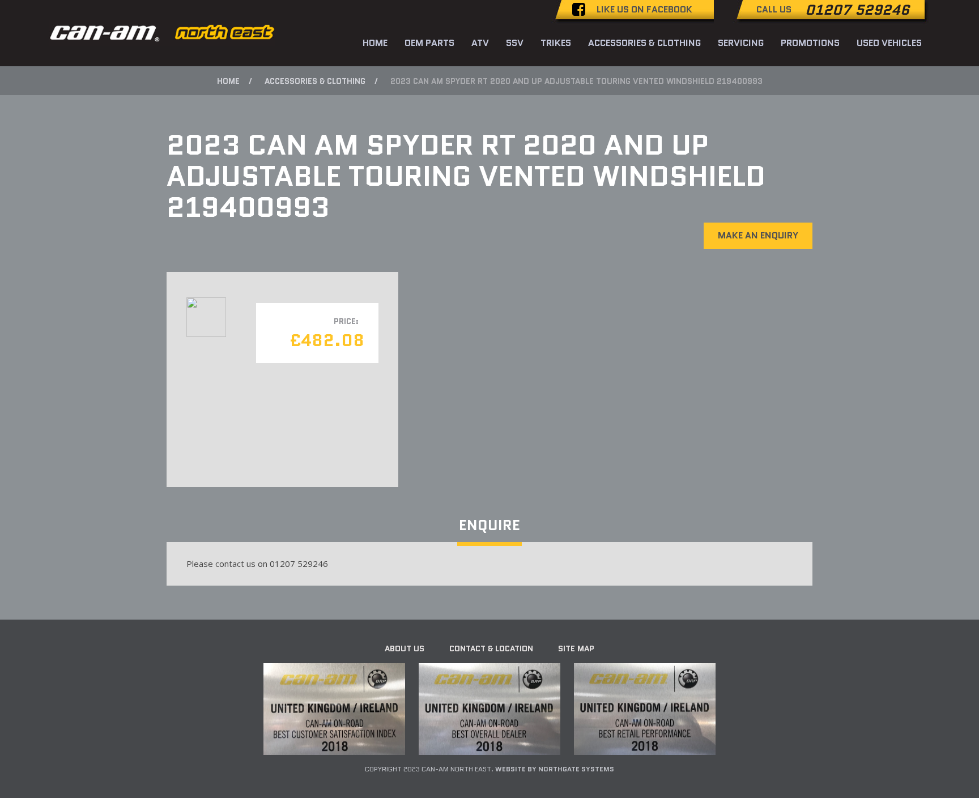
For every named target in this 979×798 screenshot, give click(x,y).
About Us (404, 648)
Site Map (576, 648)
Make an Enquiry (758, 235)
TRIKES (555, 42)
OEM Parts (429, 42)
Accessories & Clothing (644, 42)
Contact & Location (491, 648)
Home (375, 42)
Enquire (489, 525)
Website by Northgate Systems (554, 769)
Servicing (741, 42)
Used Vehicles (889, 42)
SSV (514, 42)
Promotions (810, 42)
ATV (480, 42)
